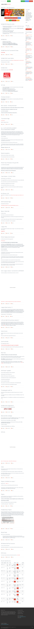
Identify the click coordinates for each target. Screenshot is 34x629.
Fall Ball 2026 (28, 61)
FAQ (10, 20)
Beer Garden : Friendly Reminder (28, 77)
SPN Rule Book (3, 240)
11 (17, 581)
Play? (7, 20)
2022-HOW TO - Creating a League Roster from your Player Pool (9, 301)
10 (17, 588)
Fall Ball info (27, 41)
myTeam (31, 1)
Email (26, 22)
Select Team (27, 25)
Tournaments (3, 120)
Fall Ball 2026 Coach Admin (29, 54)
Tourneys (14, 20)
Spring (9, 1)
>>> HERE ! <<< (7, 483)
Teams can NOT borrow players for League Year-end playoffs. (10, 345)
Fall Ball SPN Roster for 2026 (29, 35)
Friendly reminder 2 (29, 71)
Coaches (22, 1)
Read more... (30, 39)
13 (14, 585)
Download (17, 205)
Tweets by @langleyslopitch (4, 624)
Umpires (27, 1)
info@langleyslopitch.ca (22, 616)
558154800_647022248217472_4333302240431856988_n (8, 205)
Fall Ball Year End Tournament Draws (29, 49)
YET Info (27, 66)
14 (17, 575)
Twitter (22, 362)
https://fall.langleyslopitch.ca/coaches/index (18, 60)
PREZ (4, 325)
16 (17, 594)
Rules (18, 20)
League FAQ (2, 231)
